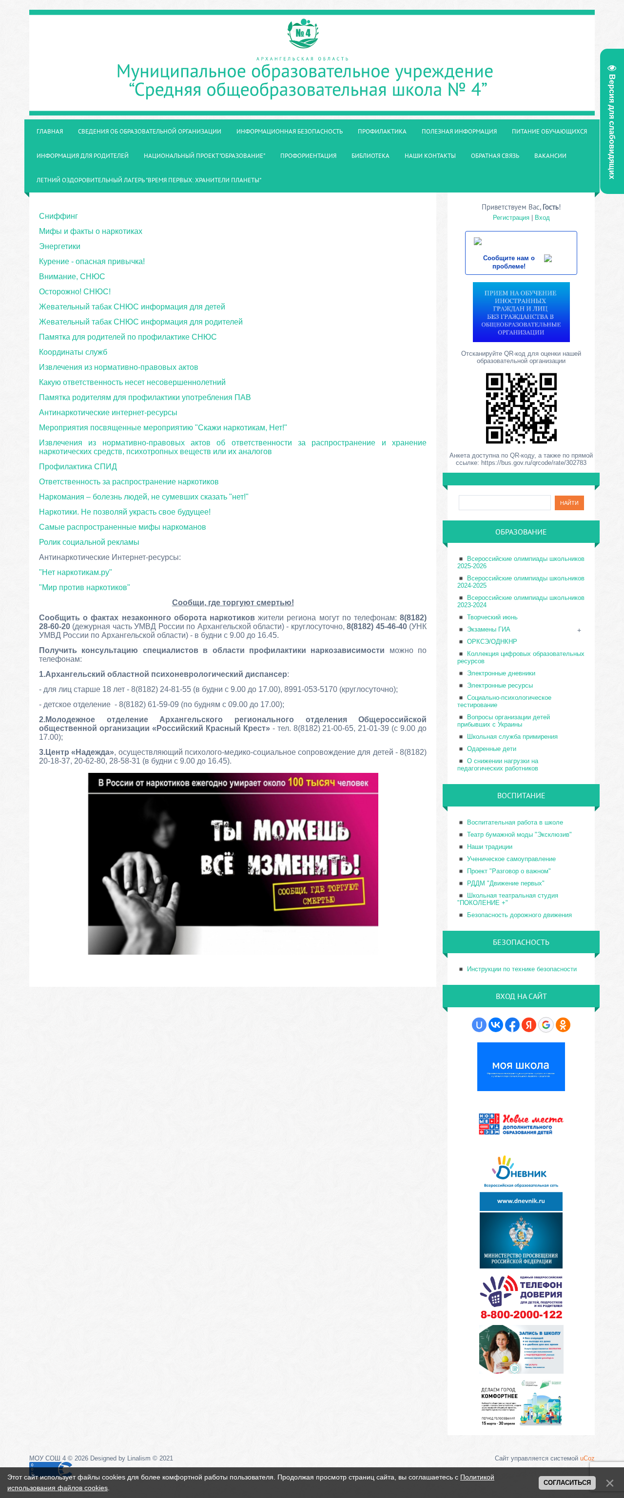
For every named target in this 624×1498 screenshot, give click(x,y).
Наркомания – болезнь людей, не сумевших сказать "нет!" (144, 497)
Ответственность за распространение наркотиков (129, 482)
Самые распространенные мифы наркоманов (122, 527)
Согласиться (567, 1482)
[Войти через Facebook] (512, 1025)
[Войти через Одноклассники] (563, 1025)
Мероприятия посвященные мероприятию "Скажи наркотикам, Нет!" (163, 427)
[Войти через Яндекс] (529, 1025)
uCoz (587, 1458)
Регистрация (511, 217)
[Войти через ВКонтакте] (495, 1025)
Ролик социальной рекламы (89, 542)
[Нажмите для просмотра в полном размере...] (233, 952)
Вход (542, 217)
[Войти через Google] (546, 1025)
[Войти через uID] (479, 1025)
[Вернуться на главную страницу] (312, 110)
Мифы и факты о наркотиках (90, 231)
